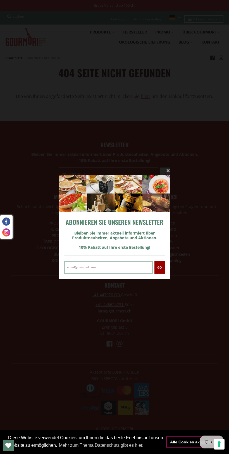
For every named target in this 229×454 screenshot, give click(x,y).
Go (159, 267)
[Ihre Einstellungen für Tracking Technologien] (219, 444)
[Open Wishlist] (8, 445)
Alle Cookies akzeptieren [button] (193, 442)
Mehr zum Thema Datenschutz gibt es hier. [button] (101, 445)
